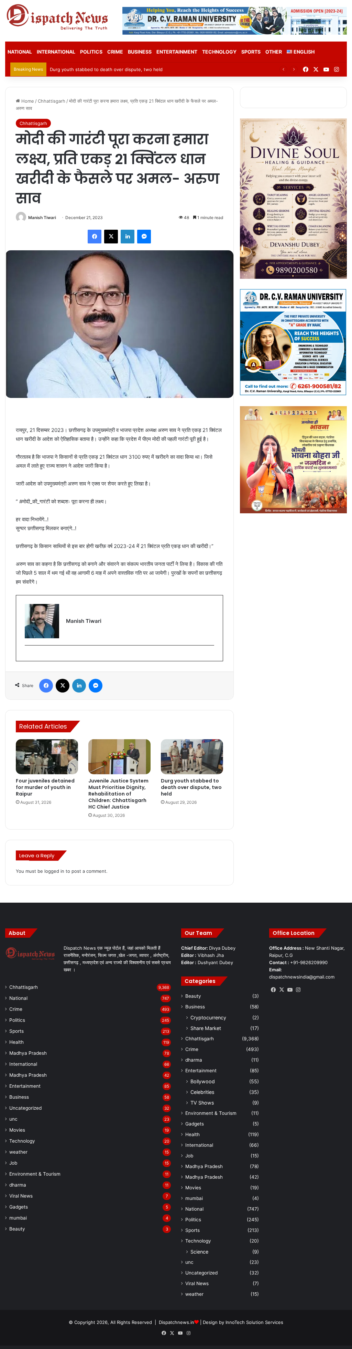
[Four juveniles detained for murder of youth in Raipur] (47, 756)
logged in (54, 871)
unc (13, 1119)
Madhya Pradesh (28, 1053)
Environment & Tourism (34, 1174)
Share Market (205, 1028)
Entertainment (176, 52)
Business (140, 52)
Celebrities (202, 1092)
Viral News (21, 1196)
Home (27, 101)
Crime (115, 52)
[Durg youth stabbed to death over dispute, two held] (192, 756)
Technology (219, 52)
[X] (281, 990)
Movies (17, 1130)
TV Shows (202, 1103)
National (20, 52)
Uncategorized (25, 1108)
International (56, 52)
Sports (251, 52)
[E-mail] (28, 656)
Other (273, 52)
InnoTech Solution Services (254, 1322)
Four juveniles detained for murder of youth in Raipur (45, 787)
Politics (91, 52)
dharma (17, 1185)
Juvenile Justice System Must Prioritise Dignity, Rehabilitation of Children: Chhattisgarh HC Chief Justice (118, 793)
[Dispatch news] (58, 17)
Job (13, 1163)
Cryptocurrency (208, 1017)
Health (16, 1042)
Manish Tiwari (42, 217)
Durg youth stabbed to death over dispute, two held (106, 69)
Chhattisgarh (51, 101)
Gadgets (18, 1207)
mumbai (18, 1218)
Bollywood (202, 1081)
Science (199, 1252)
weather (18, 1152)
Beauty (17, 1229)
